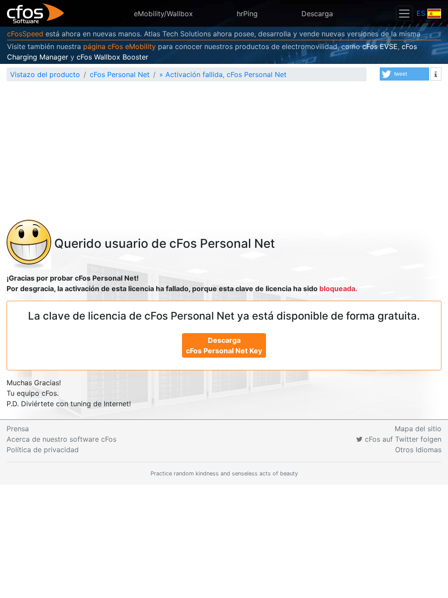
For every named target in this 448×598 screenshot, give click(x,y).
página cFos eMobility (119, 46)
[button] (404, 74)
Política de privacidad (43, 449)
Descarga (317, 13)
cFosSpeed (25, 33)
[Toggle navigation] (404, 13)
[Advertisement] (224, 154)
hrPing (247, 13)
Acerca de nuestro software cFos (61, 439)
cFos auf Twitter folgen (402, 439)
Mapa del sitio (418, 428)
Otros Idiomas (418, 449)
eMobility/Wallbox (163, 13)
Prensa (18, 428)
